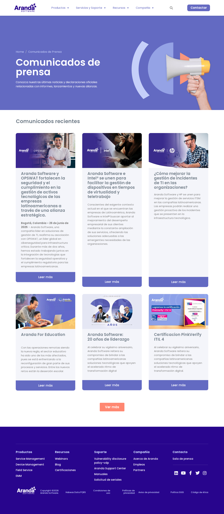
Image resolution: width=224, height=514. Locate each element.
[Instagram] (205, 473)
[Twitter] (197, 473)
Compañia (143, 8)
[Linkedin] (176, 473)
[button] (112, 407)
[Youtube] (183, 473)
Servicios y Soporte (89, 8)
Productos (58, 8)
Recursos (119, 8)
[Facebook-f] (190, 473)
